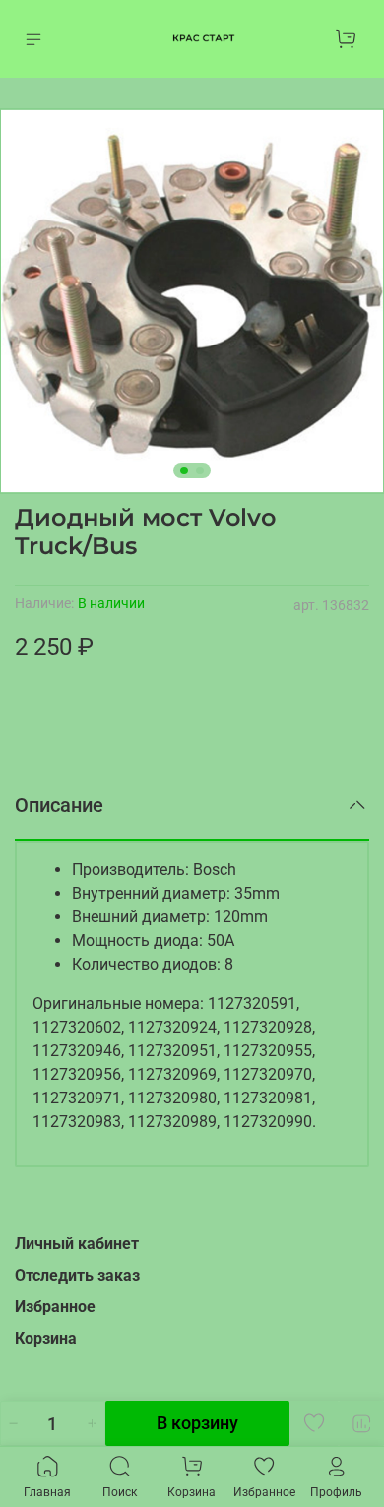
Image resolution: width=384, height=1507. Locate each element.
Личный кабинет (77, 1243)
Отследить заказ (77, 1275)
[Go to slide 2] (200, 470)
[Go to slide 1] (184, 470)
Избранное (55, 1306)
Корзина (46, 1338)
